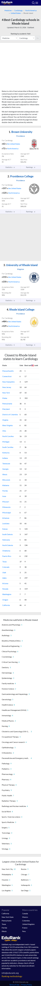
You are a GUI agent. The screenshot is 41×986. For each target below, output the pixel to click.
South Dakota (7, 534)
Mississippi (6, 512)
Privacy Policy (26, 985)
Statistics (9, 167)
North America (31, 10)
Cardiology (18, 10)
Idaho (4, 578)
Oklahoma (6, 551)
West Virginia (7, 425)
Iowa (4, 496)
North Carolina (8, 436)
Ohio (4, 431)
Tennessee (6, 463)
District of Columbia (10, 414)
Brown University (20, 131)
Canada (25, 913)
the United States (13, 144)
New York (6, 393)
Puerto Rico (6, 556)
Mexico (25, 917)
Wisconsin (6, 480)
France (24, 928)
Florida (5, 491)
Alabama (5, 485)
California (6, 605)
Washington (6, 594)
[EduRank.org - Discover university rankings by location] (7, 2)
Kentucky (6, 453)
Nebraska (6, 540)
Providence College (20, 176)
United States (16, 13)
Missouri (5, 502)
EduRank (30, 27)
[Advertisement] (20, 67)
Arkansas (5, 518)
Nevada (5, 589)
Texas (4, 561)
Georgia (5, 469)
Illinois (4, 474)
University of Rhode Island (20, 265)
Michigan (5, 442)
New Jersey (6, 387)
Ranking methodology (12, 976)
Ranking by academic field (20, 34)
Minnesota (6, 507)
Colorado (5, 567)
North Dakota (7, 545)
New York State (7, 917)
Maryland (6, 409)
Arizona (5, 583)
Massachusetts (8, 371)
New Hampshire (8, 382)
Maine (4, 398)
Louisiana (5, 523)
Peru (24, 931)
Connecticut (6, 376)
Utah (4, 572)
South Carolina (7, 447)
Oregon (5, 600)
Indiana (5, 458)
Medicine (8, 10)
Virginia (5, 420)
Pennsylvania (7, 403)
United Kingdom (28, 924)
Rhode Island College (20, 309)
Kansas (5, 529)
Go (37, 38)
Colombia (26, 921)
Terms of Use (14, 985)
